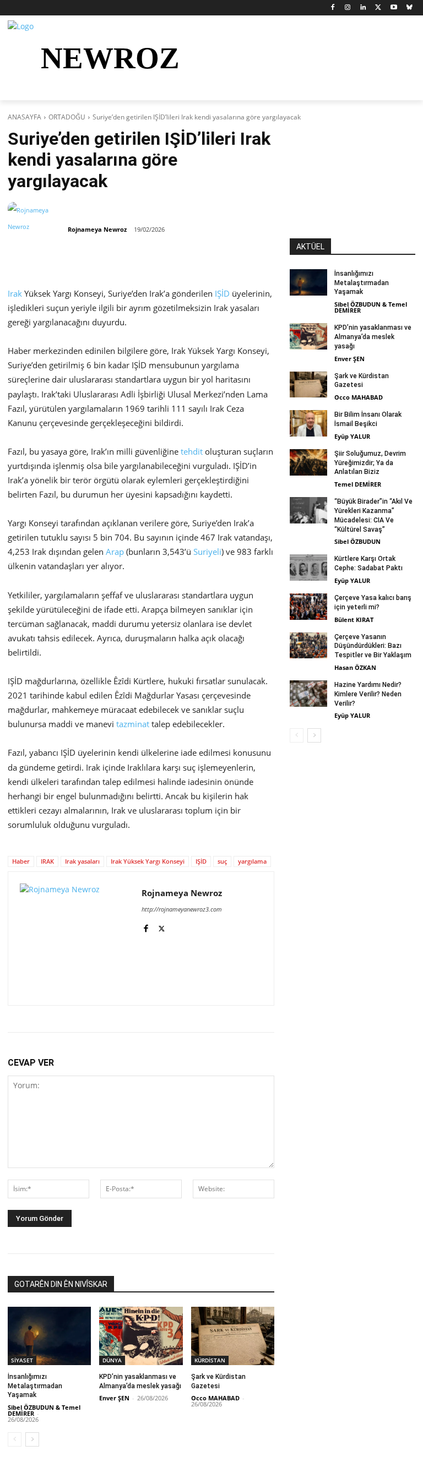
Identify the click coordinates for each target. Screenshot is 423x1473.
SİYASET (22, 1360)
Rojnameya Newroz (97, 229)
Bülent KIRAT (353, 619)
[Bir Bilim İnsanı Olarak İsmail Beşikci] (308, 423)
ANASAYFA (24, 117)
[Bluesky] (409, 8)
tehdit (192, 451)
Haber (21, 861)
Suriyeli (207, 551)
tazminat (132, 723)
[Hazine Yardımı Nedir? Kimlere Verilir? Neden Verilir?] (308, 693)
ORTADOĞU (66, 117)
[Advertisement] (352, 183)
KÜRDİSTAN (209, 1360)
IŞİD (222, 293)
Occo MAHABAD (215, 1398)
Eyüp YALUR (352, 436)
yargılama (252, 861)
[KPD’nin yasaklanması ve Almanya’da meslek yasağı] (140, 1336)
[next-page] (32, 1439)
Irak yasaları (82, 861)
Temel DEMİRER (357, 484)
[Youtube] (393, 8)
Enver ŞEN (114, 1398)
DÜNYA (112, 1360)
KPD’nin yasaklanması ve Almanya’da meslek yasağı (372, 337)
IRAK (47, 861)
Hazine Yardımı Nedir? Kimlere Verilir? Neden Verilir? (368, 694)
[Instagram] (347, 8)
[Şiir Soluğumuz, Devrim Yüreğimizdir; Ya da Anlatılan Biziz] (308, 462)
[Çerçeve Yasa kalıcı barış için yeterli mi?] (308, 606)
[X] (378, 8)
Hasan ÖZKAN (355, 667)
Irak (15, 293)
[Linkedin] (363, 8)
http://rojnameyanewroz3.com (182, 909)
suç (222, 861)
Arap (115, 551)
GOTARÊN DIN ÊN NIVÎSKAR (60, 1284)
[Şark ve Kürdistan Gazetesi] (232, 1336)
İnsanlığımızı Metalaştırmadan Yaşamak (35, 1386)
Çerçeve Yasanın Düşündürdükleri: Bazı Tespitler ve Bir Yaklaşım (372, 646)
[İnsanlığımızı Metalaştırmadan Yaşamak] (49, 1336)
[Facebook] (332, 8)
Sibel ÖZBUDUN (357, 541)
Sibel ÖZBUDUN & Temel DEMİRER (44, 1410)
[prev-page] (14, 1439)
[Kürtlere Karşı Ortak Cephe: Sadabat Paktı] (308, 567)
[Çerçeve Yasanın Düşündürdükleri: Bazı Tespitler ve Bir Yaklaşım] (308, 645)
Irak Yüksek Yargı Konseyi (148, 861)
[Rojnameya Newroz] (37, 229)
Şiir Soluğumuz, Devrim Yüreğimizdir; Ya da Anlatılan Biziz (370, 463)
